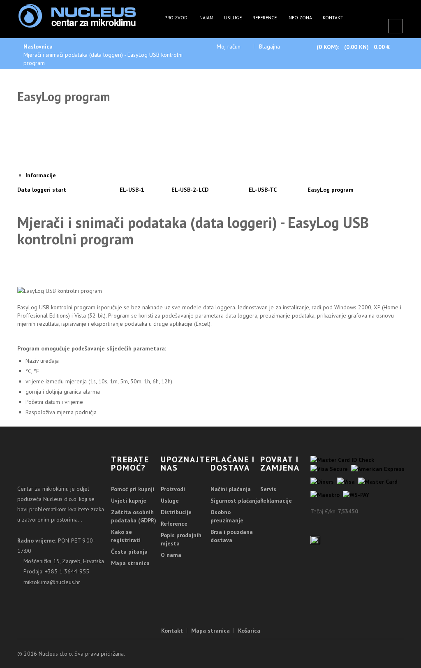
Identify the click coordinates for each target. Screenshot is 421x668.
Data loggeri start (41, 189)
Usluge (233, 17)
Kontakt (333, 17)
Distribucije (176, 512)
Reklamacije (276, 500)
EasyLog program (331, 189)
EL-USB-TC (263, 189)
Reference (264, 17)
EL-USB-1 (132, 189)
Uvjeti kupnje (128, 500)
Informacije (40, 175)
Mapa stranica (130, 563)
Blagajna (269, 46)
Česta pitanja (129, 551)
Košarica (249, 630)
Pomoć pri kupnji (132, 489)
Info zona (299, 17)
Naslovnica (38, 46)
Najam (206, 17)
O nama (171, 555)
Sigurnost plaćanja (235, 500)
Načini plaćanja (230, 489)
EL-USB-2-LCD (189, 189)
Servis (268, 489)
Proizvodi (176, 17)
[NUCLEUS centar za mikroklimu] (77, 15)
